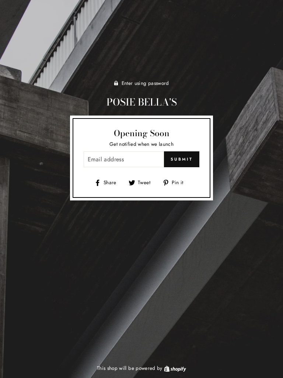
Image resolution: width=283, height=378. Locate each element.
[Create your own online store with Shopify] (175, 368)
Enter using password (145, 83)
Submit (182, 159)
